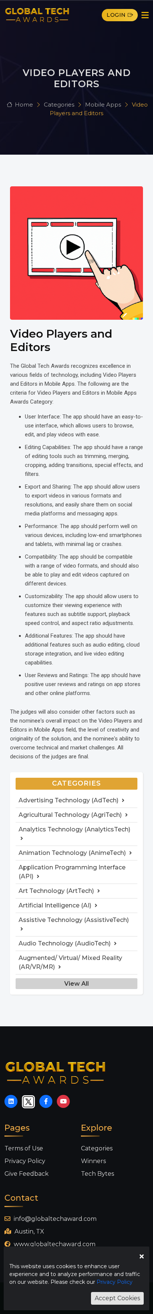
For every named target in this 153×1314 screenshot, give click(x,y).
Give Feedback (26, 1173)
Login (116, 15)
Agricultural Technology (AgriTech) (71, 814)
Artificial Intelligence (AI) (56, 905)
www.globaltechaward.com (53, 1244)
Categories (60, 104)
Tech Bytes (97, 1173)
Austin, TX (28, 1231)
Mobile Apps (104, 104)
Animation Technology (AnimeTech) (73, 852)
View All (76, 983)
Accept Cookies (117, 1298)
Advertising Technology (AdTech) (69, 800)
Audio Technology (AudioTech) (65, 943)
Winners (93, 1161)
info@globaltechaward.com (54, 1218)
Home (24, 104)
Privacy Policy (24, 1161)
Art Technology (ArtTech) (57, 890)
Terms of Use (23, 1148)
